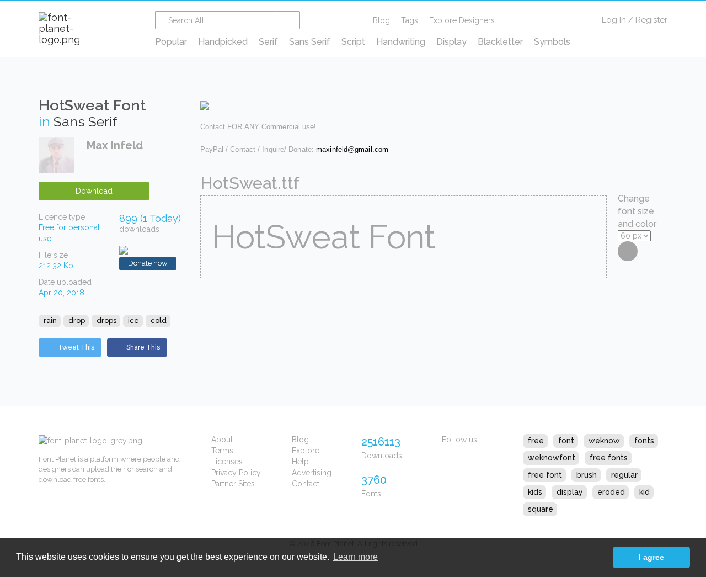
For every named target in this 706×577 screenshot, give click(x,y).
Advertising (311, 472)
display (570, 492)
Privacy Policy (236, 472)
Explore (305, 450)
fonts (644, 440)
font (566, 440)
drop (76, 320)
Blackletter (500, 41)
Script (353, 41)
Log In (614, 20)
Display (451, 41)
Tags (409, 20)
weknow (604, 440)
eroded (611, 492)
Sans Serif (309, 41)
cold (159, 320)
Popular (171, 41)
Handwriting (400, 41)
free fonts (609, 457)
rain (50, 320)
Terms (222, 450)
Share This (143, 347)
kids (535, 492)
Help (300, 461)
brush (586, 474)
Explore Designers (462, 20)
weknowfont (551, 457)
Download (94, 191)
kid (644, 492)
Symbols (552, 41)
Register (651, 20)
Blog (381, 20)
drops (106, 320)
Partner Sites (233, 483)
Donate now (148, 263)
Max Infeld (115, 145)
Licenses (227, 461)
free (536, 440)
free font (545, 474)
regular (624, 474)
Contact (305, 483)
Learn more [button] (355, 557)
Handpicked (223, 41)
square (540, 509)
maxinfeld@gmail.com (352, 149)
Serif (268, 41)
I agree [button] (651, 557)
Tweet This (76, 347)
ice (133, 320)
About (222, 439)
